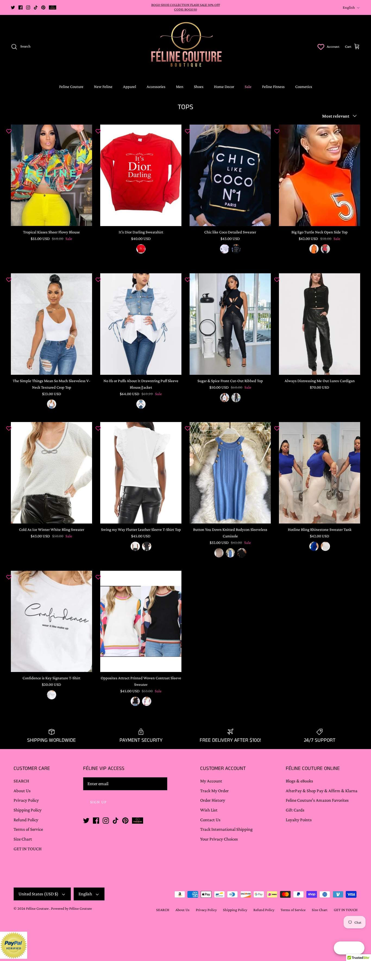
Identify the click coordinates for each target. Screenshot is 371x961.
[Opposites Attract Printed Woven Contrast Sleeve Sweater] (140, 621)
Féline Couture (37, 908)
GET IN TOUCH (28, 848)
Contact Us (210, 819)
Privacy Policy (26, 800)
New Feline (103, 86)
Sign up (98, 802)
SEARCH (21, 781)
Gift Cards (295, 810)
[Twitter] (13, 7)
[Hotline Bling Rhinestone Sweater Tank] (319, 473)
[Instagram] (28, 7)
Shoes (198, 86)
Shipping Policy (28, 810)
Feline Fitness (273, 86)
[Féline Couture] (185, 46)
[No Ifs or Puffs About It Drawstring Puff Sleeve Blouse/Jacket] (140, 324)
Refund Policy (26, 819)
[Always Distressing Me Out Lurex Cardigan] (319, 324)
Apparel (129, 86)
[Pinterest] (43, 7)
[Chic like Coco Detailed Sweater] (230, 175)
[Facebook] (20, 7)
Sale (248, 86)
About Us (22, 790)
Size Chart (23, 839)
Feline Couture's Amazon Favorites (317, 800)
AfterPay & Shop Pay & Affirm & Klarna (321, 790)
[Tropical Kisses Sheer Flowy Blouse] (51, 175)
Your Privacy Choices (219, 839)
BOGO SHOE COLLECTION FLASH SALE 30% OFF (185, 5)
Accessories (156, 86)
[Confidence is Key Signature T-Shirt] (51, 621)
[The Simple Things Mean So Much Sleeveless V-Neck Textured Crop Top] (51, 324)
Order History (212, 800)
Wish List (209, 810)
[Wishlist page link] (320, 46)
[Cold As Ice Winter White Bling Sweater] (51, 473)
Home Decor (224, 86)
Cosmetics (303, 86)
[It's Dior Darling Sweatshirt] (140, 175)
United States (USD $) (38, 893)
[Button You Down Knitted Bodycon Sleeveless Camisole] (230, 473)
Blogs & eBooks (299, 781)
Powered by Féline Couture (71, 908)
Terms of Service (28, 829)
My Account (211, 781)
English (349, 7)
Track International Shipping (226, 829)
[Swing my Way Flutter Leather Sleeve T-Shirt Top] (140, 473)
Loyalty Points (299, 819)
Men (179, 86)
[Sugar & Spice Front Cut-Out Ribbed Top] (230, 324)
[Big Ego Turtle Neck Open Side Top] (319, 175)
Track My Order (214, 790)
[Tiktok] (36, 7)
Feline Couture (71, 86)
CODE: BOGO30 (185, 9)
